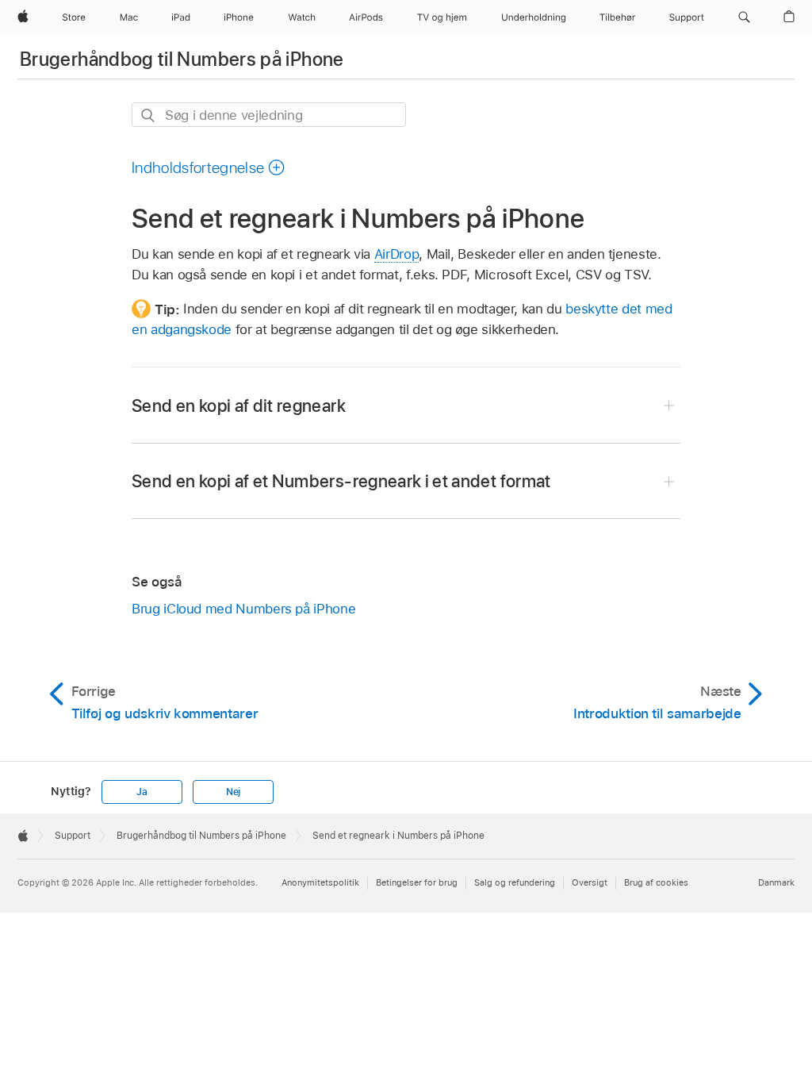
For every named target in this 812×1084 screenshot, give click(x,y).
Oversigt (589, 882)
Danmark (776, 882)
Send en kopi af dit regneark (239, 405)
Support (72, 835)
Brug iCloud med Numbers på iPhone (243, 609)
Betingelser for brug (417, 882)
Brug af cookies (656, 882)
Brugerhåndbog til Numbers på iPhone (182, 59)
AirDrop (396, 254)
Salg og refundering (514, 882)
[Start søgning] (148, 115)
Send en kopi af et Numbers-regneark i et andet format (341, 481)
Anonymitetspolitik (320, 882)
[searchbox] (269, 114)
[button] (744, 17)
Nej (233, 792)
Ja (141, 792)
